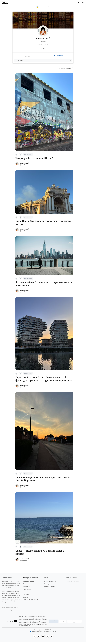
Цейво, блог (26, 597)
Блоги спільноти (27, 589)
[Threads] (34, 636)
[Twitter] (51, 636)
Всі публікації (26, 586)
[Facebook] (38, 636)
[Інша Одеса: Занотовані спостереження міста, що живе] (44, 193)
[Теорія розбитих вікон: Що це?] (44, 113)
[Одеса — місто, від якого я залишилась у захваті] (44, 519)
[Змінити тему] (79, 2)
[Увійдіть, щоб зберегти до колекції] (20, 154)
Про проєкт (26, 594)
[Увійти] (75, 2)
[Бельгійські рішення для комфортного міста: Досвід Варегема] (44, 432)
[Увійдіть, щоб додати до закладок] (16, 154)
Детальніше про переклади (32, 624)
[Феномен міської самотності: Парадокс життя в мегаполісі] (44, 256)
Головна (25, 584)
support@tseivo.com (74, 581)
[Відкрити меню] (82, 2)
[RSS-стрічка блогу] (43, 48)
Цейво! (5, 2)
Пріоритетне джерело (50, 581)
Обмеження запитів (49, 586)
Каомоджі (47, 584)
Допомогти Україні (28, 581)
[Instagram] (47, 636)
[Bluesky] (43, 636)
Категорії (25, 592)
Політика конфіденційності (30, 599)
